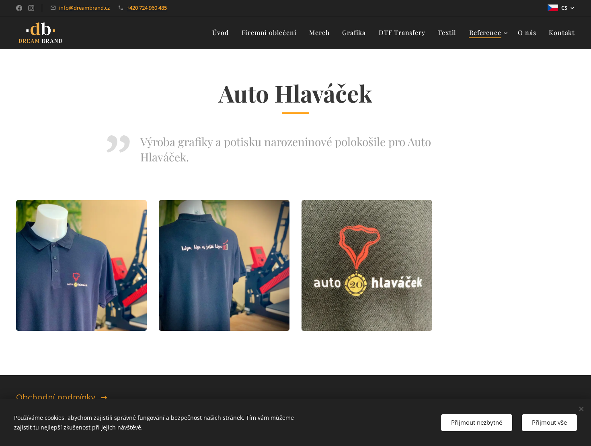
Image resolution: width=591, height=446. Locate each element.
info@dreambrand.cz (84, 7)
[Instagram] (31, 8)
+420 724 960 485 (147, 7)
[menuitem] (222, 33)
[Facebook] (19, 8)
